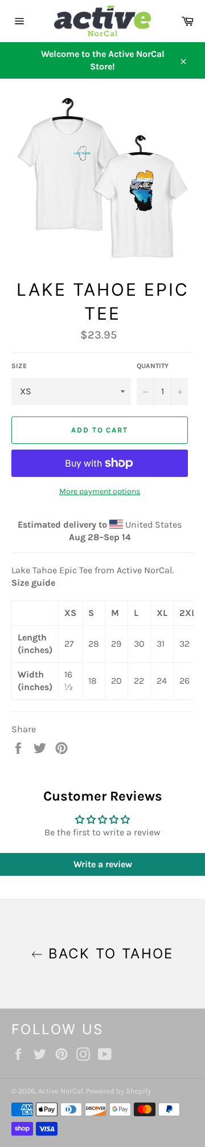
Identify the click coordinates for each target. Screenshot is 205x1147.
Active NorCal (60, 1091)
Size (19, 366)
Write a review (102, 864)
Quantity (153, 366)
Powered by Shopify (118, 1091)
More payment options (99, 491)
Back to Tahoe (108, 953)
